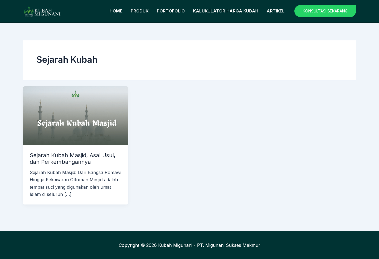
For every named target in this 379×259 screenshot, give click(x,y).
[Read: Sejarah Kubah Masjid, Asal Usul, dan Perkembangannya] (75, 115)
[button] (325, 11)
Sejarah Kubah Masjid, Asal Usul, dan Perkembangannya (72, 158)
